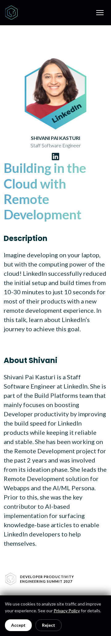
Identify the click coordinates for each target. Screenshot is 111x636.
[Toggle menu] (100, 13)
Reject (48, 625)
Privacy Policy (67, 610)
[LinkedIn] (55, 156)
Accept (18, 625)
